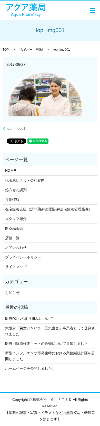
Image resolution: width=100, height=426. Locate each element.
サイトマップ (16, 267)
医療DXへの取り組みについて (29, 319)
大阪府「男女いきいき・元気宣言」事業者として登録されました (50, 331)
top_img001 (16, 128)
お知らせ (12, 293)
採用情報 (12, 200)
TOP (6, 49)
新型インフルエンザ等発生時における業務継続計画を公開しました (50, 356)
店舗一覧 (12, 238)
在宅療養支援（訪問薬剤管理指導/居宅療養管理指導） (48, 209)
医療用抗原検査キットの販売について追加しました (46, 343)
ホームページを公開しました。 (30, 368)
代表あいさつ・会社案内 (25, 180)
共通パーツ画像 (31, 49)
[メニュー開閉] (92, 10)
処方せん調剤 (16, 190)
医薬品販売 (14, 228)
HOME (10, 171)
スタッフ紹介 (16, 219)
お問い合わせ (16, 247)
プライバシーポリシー (23, 257)
